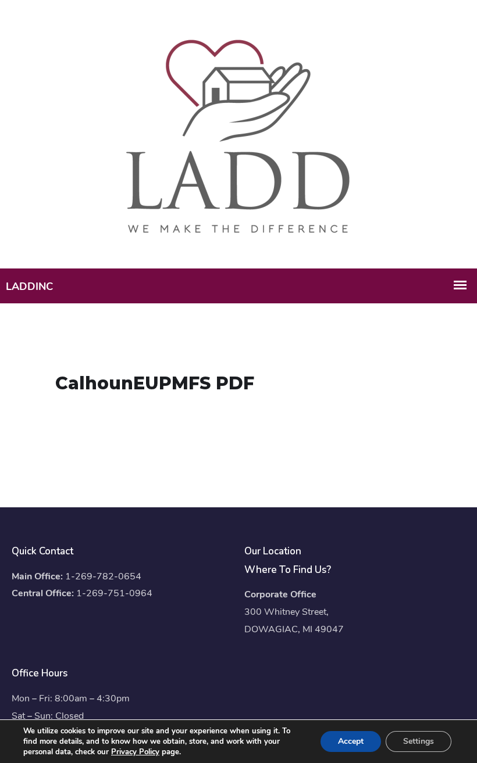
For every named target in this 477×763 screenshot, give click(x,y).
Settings (418, 741)
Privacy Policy (135, 752)
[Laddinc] (238, 133)
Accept (351, 741)
